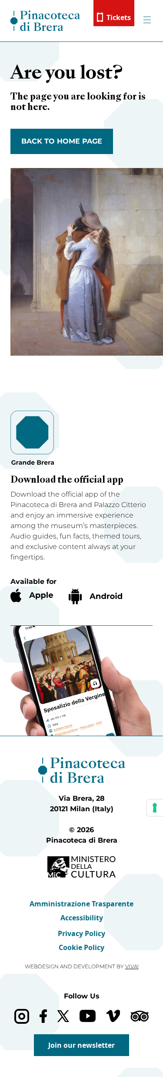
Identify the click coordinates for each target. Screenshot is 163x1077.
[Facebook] (43, 1016)
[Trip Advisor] (139, 1016)
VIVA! (132, 966)
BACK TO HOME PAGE (61, 141)
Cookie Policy (81, 947)
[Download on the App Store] (31, 595)
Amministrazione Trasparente (81, 904)
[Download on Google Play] (95, 596)
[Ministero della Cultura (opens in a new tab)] (81, 867)
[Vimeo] (113, 1016)
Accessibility (81, 918)
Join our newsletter (81, 1045)
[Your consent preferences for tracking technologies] (154, 807)
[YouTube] (88, 1016)
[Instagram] (21, 1016)
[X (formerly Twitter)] (63, 1016)
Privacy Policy (81, 933)
